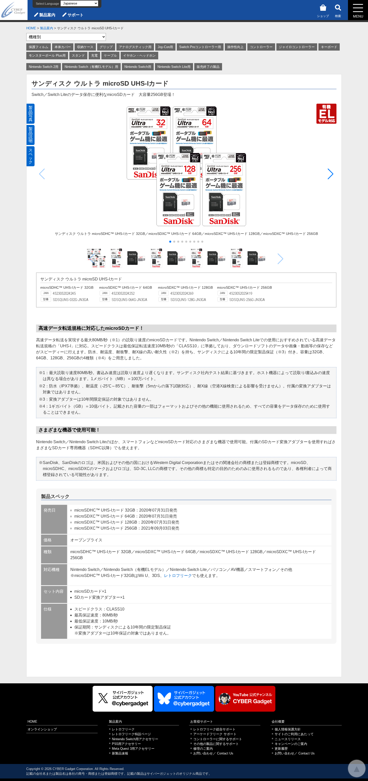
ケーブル (110, 55)
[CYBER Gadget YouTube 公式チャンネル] (245, 699)
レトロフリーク (178, 575)
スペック (31, 156)
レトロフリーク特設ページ (131, 734)
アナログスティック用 (135, 47)
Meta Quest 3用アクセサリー (133, 748)
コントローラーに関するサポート (217, 739)
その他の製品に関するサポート (216, 744)
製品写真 (31, 113)
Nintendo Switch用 (137, 67)
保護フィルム (38, 47)
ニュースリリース (288, 739)
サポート (76, 15)
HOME (31, 28)
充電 (94, 55)
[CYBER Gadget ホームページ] (14, 9)
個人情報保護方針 (288, 729)
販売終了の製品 (208, 67)
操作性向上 (235, 47)
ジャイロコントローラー (297, 47)
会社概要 (278, 721)
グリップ (106, 47)
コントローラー (261, 47)
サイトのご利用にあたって (294, 734)
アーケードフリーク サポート (215, 734)
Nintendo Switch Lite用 (174, 67)
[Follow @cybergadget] (123, 699)
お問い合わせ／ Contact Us (213, 753)
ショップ (323, 16)
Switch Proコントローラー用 (200, 47)
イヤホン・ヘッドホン (139, 55)
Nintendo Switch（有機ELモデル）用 (91, 67)
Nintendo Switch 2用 (43, 67)
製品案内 (47, 15)
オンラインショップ (42, 729)
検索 (338, 16)
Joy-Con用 (165, 47)
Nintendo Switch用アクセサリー (135, 739)
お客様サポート (201, 721)
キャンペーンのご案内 (291, 744)
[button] (330, 174)
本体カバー (63, 47)
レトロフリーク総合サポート (214, 729)
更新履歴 (281, 748)
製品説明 (31, 135)
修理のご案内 (203, 748)
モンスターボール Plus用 (47, 55)
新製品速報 (120, 753)
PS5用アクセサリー (126, 744)
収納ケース (85, 47)
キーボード (329, 47)
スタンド (78, 55)
